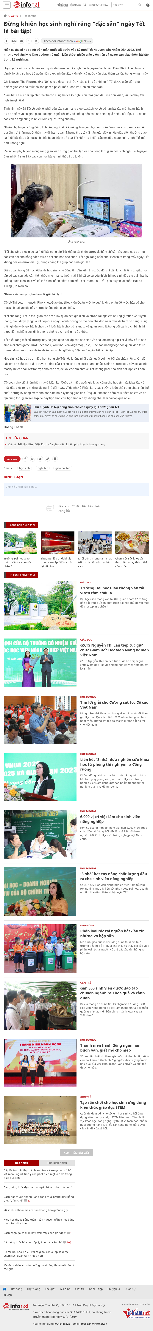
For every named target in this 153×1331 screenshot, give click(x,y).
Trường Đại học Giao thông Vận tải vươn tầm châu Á (18, 562)
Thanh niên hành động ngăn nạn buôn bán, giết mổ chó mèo (110, 1048)
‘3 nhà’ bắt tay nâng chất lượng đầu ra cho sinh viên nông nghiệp (113, 876)
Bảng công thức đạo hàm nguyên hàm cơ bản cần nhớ (38, 1187)
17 (29, 1200)
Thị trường (33, 1289)
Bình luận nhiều (57, 1163)
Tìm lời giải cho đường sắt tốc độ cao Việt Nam (114, 705)
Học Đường (30, 16)
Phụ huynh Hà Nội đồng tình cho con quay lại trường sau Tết (76, 407)
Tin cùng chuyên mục (21, 574)
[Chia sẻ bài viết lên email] (21, 41)
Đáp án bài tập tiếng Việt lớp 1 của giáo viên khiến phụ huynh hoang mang (56, 444)
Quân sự (130, 1289)
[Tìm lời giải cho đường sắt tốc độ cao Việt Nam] (40, 720)
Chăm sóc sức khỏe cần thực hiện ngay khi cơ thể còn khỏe (131, 562)
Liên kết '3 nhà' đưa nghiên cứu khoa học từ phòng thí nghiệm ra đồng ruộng (114, 764)
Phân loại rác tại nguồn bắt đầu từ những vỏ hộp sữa (112, 933)
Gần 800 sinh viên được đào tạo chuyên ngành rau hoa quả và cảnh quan (112, 993)
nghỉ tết (43, 468)
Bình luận (12, 458)
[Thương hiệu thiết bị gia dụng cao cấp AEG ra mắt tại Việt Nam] (57, 542)
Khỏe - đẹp (96, 1289)
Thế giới (50, 1289)
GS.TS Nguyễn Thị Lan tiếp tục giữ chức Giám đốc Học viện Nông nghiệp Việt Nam (114, 650)
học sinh (24, 468)
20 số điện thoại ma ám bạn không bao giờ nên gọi (36, 1210)
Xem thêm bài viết (76, 1152)
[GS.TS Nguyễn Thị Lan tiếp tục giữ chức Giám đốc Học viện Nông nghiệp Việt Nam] (40, 663)
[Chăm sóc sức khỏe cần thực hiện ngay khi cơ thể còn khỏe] (132, 542)
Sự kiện (7, 1295)
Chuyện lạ (113, 1289)
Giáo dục (86, 582)
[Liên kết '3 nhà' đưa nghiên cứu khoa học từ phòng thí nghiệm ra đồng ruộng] (40, 777)
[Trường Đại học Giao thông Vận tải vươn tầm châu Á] (20, 542)
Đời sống (16, 1289)
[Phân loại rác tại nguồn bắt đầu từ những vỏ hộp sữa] (40, 948)
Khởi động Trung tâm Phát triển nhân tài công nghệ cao (95, 562)
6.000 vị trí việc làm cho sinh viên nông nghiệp (110, 819)
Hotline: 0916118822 (98, 4)
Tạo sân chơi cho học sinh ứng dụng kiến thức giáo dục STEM (113, 1105)
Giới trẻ (13, 15)
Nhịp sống (87, 925)
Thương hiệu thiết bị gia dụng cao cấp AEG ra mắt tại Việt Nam (57, 562)
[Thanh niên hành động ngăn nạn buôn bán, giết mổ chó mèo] (40, 1063)
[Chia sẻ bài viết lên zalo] (14, 41)
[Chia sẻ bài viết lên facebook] (6, 41)
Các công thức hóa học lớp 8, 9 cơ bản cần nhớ (33, 1242)
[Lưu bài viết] (36, 41)
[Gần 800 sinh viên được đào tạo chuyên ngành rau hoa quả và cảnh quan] (40, 1005)
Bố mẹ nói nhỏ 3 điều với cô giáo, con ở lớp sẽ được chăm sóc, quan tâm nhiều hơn (36, 1253)
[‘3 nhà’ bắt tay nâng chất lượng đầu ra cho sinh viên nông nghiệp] (40, 891)
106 (68, 1242)
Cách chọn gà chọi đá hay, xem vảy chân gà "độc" (35, 1233)
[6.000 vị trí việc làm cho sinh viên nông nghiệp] (40, 834)
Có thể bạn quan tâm (21, 525)
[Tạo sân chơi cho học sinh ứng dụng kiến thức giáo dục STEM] (40, 1120)
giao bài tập (62, 468)
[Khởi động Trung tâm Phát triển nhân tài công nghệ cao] (95, 542)
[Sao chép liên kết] (29, 41)
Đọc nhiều (21, 1163)
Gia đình (65, 1289)
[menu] (7, 5)
